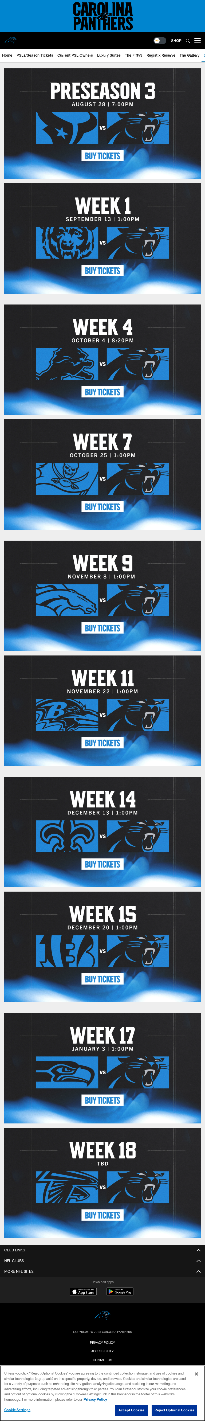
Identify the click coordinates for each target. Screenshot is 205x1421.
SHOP (176, 40)
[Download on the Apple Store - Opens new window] (83, 1292)
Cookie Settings (17, 1410)
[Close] (196, 1374)
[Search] (188, 40)
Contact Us (102, 1360)
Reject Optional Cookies (174, 1410)
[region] (102, 1393)
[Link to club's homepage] (10, 38)
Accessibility (102, 1351)
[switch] (159, 40)
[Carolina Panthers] (102, 1316)
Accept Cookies (131, 1410)
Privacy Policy (102, 1342)
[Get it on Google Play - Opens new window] (120, 1294)
